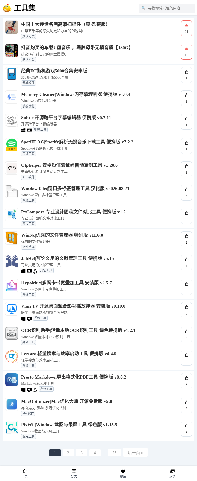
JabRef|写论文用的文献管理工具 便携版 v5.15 (67, 258)
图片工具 (28, 224)
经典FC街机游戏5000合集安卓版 (54, 71)
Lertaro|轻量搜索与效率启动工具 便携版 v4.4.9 (68, 353)
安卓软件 (28, 83)
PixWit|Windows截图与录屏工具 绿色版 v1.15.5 (69, 424)
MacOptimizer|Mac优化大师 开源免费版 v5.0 (66, 401)
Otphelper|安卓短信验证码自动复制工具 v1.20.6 (69, 165)
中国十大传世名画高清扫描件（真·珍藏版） (65, 24)
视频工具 (40, 129)
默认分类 (28, 36)
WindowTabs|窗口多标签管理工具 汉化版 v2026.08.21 (75, 188)
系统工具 (28, 200)
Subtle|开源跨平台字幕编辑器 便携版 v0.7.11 (66, 117)
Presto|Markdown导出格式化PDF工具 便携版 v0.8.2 (73, 377)
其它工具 (46, 270)
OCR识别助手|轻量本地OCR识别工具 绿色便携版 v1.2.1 (78, 330)
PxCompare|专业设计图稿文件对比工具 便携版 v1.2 (73, 211)
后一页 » (135, 453)
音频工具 (28, 154)
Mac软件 (28, 413)
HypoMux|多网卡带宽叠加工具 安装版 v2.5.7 (66, 282)
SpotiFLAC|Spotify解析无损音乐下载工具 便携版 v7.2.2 (77, 141)
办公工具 (28, 342)
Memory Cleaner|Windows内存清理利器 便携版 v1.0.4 (75, 94)
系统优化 (28, 106)
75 (114, 453)
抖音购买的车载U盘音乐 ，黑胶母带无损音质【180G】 (77, 47)
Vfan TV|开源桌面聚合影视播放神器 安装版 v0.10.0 (73, 306)
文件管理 (28, 247)
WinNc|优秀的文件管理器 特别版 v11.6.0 (62, 235)
